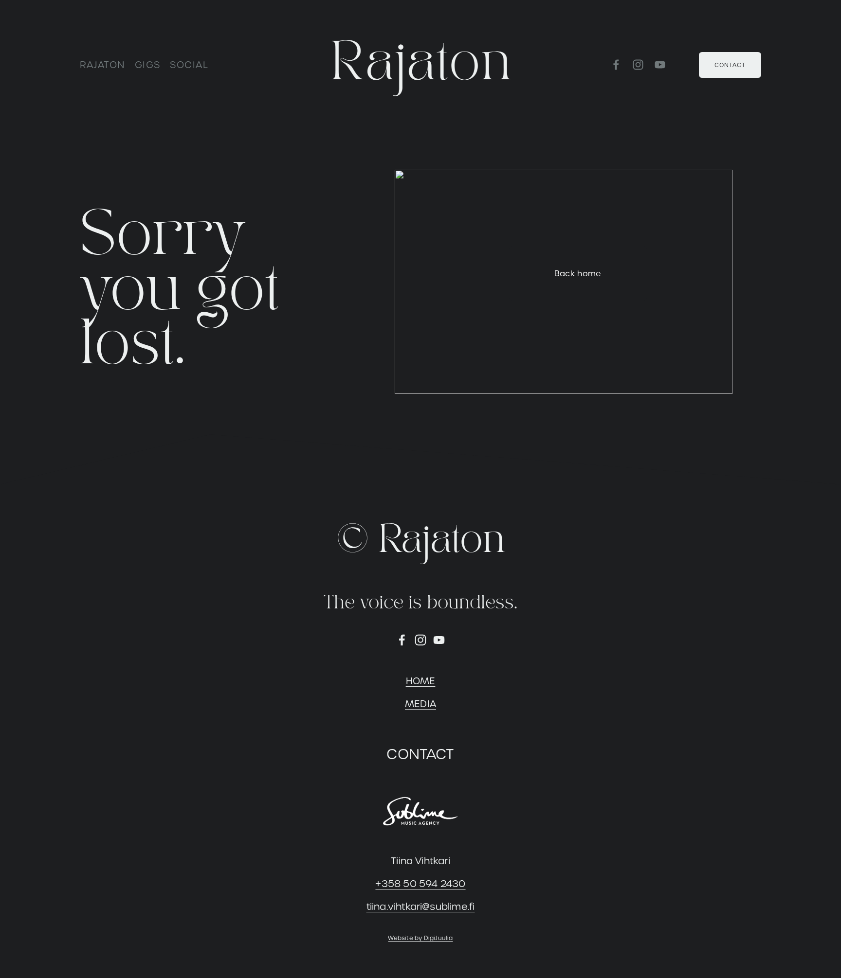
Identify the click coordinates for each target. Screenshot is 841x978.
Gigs (148, 65)
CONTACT (730, 65)
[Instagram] (638, 64)
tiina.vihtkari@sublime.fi (420, 907)
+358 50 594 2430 (420, 884)
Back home (578, 273)
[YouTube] (660, 64)
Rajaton (103, 65)
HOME (421, 681)
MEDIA (420, 704)
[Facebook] (616, 64)
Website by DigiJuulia (420, 938)
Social (189, 65)
